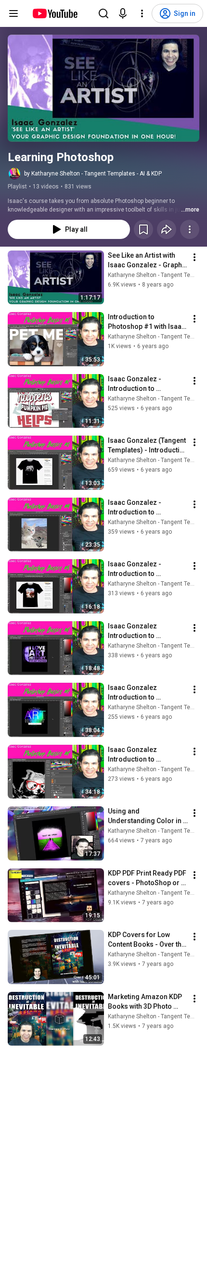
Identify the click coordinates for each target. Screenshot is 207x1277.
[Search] (103, 13)
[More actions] (189, 229)
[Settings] (142, 13)
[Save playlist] (143, 229)
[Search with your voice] (122, 13)
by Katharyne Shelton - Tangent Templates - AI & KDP (93, 173)
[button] (103, 88)
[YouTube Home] (54, 13)
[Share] (166, 229)
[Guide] (13, 13)
